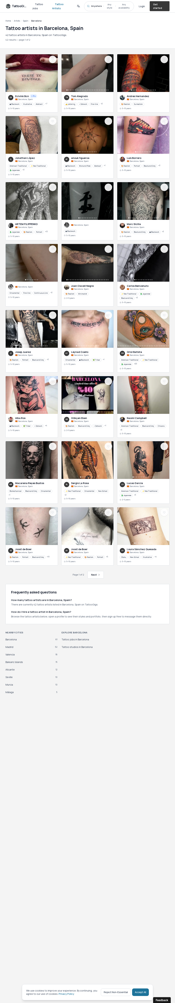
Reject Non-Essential (116, 992)
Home (8, 20)
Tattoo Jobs (37, 6)
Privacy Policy (66, 993)
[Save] (52, 59)
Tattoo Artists (58, 6)
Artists (17, 20)
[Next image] (54, 73)
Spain (25, 20)
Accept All (140, 992)
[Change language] (78, 6)
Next (94, 574)
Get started (157, 6)
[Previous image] (9, 73)
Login (142, 6)
